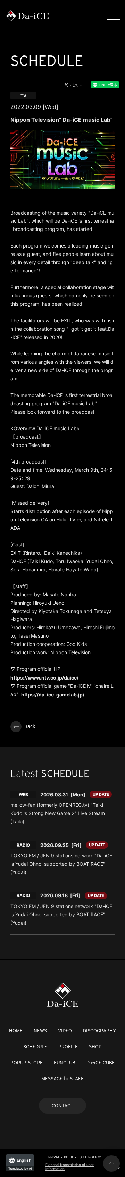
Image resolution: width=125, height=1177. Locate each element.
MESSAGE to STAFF (62, 1078)
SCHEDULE (35, 1046)
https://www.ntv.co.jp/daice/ (44, 678)
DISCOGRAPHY (99, 1030)
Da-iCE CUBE (100, 1062)
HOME (16, 1030)
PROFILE (68, 1046)
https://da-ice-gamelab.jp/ (52, 695)
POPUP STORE (26, 1062)
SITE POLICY (90, 1157)
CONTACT (62, 1105)
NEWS (40, 1030)
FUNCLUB (64, 1062)
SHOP (95, 1046)
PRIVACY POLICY (62, 1157)
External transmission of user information (69, 1166)
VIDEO (65, 1030)
